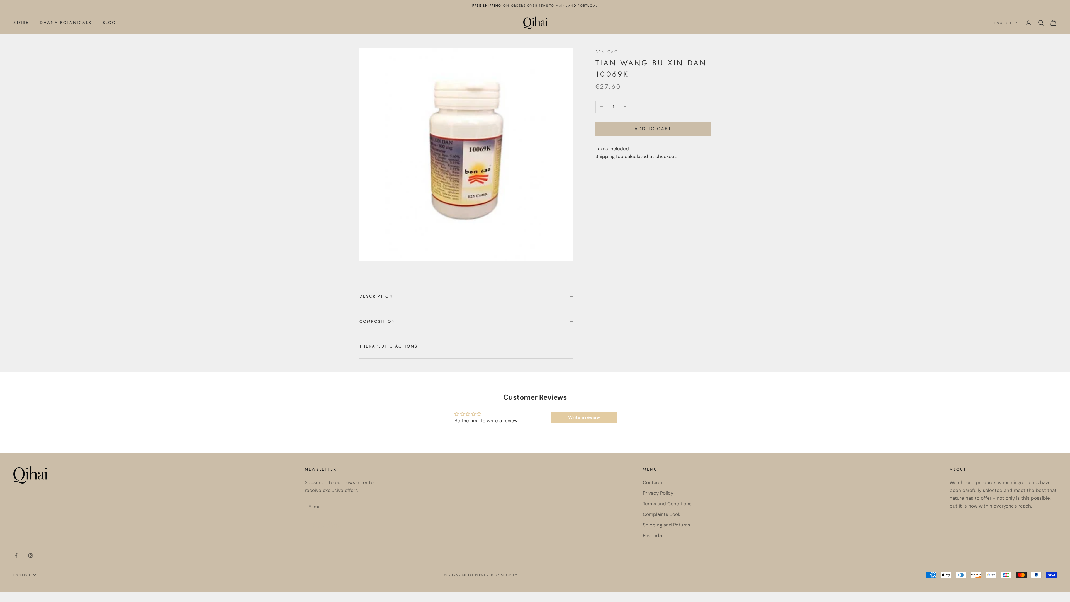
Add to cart (653, 129)
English (1002, 23)
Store (21, 22)
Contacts (653, 482)
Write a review (584, 417)
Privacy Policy (658, 493)
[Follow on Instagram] (30, 555)
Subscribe (328, 526)
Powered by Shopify (496, 575)
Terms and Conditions (667, 504)
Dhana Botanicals (65, 22)
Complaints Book (661, 514)
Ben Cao (606, 52)
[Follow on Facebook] (16, 555)
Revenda (652, 535)
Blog (109, 22)
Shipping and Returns (666, 525)
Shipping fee (609, 156)
